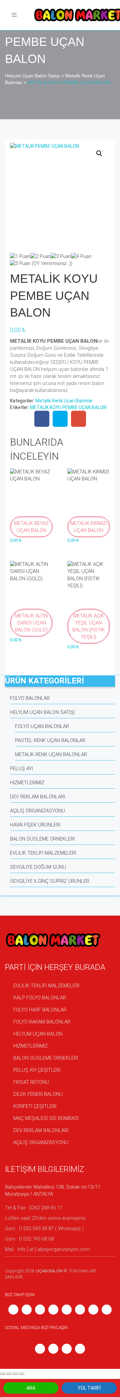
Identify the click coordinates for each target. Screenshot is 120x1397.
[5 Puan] (20, 263)
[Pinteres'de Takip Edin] (27, 1309)
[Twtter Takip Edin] (80, 1309)
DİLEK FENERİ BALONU (38, 1094)
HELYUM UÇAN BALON (37, 1034)
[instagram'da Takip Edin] (13, 1309)
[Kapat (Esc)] (2, 1374)
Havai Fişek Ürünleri (35, 825)
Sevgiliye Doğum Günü (38, 867)
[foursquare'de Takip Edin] (107, 1309)
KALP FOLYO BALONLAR (39, 998)
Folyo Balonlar (30, 698)
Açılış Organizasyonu (37, 811)
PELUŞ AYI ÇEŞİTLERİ (36, 1070)
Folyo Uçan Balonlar (42, 726)
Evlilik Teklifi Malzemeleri (43, 853)
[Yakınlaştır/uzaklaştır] (21, 1374)
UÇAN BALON (48, 1270)
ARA (30, 1388)
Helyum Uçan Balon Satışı (42, 712)
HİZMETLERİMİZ (30, 1046)
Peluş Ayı (21, 769)
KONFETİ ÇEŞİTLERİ (34, 1106)
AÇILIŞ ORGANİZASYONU (40, 1142)
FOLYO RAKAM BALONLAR (41, 1022)
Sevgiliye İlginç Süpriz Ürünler (49, 881)
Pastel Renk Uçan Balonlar (50, 740)
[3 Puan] (61, 256)
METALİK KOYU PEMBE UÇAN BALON (68, 407)
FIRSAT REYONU (31, 1082)
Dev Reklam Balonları (37, 797)
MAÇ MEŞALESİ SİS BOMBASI (46, 1118)
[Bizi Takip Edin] (67, 1309)
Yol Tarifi (89, 1388)
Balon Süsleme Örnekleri (42, 839)
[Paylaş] (9, 1374)
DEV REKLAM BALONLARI (40, 1130)
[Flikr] (53, 1309)
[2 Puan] (40, 256)
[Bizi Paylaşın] (41, 419)
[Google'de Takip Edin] (93, 1309)
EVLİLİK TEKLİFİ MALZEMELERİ (46, 986)
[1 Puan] (20, 256)
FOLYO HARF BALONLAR (39, 1010)
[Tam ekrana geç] (15, 1374)
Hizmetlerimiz (27, 783)
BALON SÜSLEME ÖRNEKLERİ (45, 1058)
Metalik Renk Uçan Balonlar (64, 400)
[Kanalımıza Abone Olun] (40, 1309)
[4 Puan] (81, 256)
